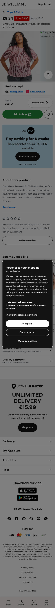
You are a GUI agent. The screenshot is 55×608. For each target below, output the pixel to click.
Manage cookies (27, 341)
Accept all (27, 323)
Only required (27, 332)
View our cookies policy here (21, 314)
